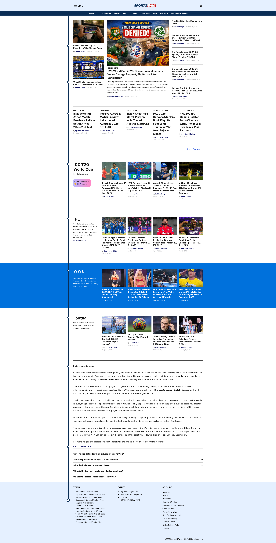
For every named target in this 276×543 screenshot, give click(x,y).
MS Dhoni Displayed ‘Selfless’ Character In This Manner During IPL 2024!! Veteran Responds (190, 188)
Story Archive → (195, 149)
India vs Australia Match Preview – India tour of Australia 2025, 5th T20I (110, 120)
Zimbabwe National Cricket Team (89, 522)
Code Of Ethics (168, 509)
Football (146, 13)
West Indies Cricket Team (86, 519)
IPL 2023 (84, 240)
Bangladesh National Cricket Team (89, 500)
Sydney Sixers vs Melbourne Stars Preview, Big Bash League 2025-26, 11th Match (186, 38)
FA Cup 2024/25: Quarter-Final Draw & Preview (138, 337)
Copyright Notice (169, 502)
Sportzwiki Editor (116, 96)
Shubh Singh (80, 51)
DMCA (165, 495)
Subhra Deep (109, 196)
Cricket (135, 13)
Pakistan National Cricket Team (88, 511)
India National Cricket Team (86, 492)
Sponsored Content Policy (173, 505)
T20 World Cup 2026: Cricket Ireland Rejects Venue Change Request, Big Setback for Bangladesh (135, 74)
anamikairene (134, 343)
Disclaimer (166, 499)
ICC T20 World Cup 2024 (130, 500)
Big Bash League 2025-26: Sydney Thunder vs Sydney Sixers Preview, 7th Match (185, 54)
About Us (166, 492)
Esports (164, 13)
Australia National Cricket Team (88, 497)
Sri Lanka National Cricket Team (88, 517)
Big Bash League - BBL (129, 492)
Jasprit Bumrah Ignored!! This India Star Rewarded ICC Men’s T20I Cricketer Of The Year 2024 (114, 188)
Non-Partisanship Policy (172, 515)
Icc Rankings (105, 13)
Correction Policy (169, 512)
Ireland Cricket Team (84, 506)
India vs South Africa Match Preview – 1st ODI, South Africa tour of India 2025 (187, 90)
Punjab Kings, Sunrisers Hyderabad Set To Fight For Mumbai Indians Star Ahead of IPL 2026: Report (113, 243)
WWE (155, 13)
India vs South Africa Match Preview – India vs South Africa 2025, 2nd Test (84, 120)
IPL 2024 (76, 240)
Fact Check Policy (169, 519)
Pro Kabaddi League (179, 13)
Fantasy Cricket (121, 13)
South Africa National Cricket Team (90, 514)
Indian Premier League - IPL (131, 495)
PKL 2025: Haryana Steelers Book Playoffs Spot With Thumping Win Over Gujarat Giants (164, 123)
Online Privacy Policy (171, 525)
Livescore (92, 13)
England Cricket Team (84, 503)
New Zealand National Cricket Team (90, 508)
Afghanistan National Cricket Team (90, 495)
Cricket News (112, 68)
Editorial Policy (168, 522)
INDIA (79, 184)
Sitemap (165, 528)
